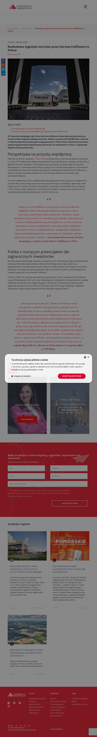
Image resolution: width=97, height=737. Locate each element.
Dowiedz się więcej (52, 369)
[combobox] (85, 357)
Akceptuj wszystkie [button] (71, 376)
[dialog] (48, 368)
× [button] (88, 357)
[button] (21, 376)
